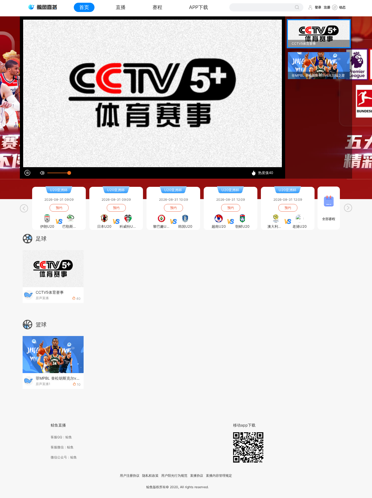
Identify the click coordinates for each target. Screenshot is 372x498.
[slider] (58, 173)
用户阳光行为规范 (174, 475)
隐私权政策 (150, 475)
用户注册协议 (129, 475)
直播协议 (196, 475)
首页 (84, 7)
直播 (121, 7)
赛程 (157, 7)
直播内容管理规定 (219, 475)
